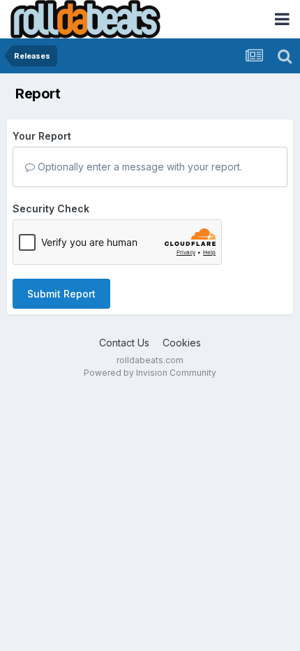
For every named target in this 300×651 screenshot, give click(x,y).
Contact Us (124, 343)
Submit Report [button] (61, 294)
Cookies (182, 343)
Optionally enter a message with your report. (138, 167)
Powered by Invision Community (150, 372)
